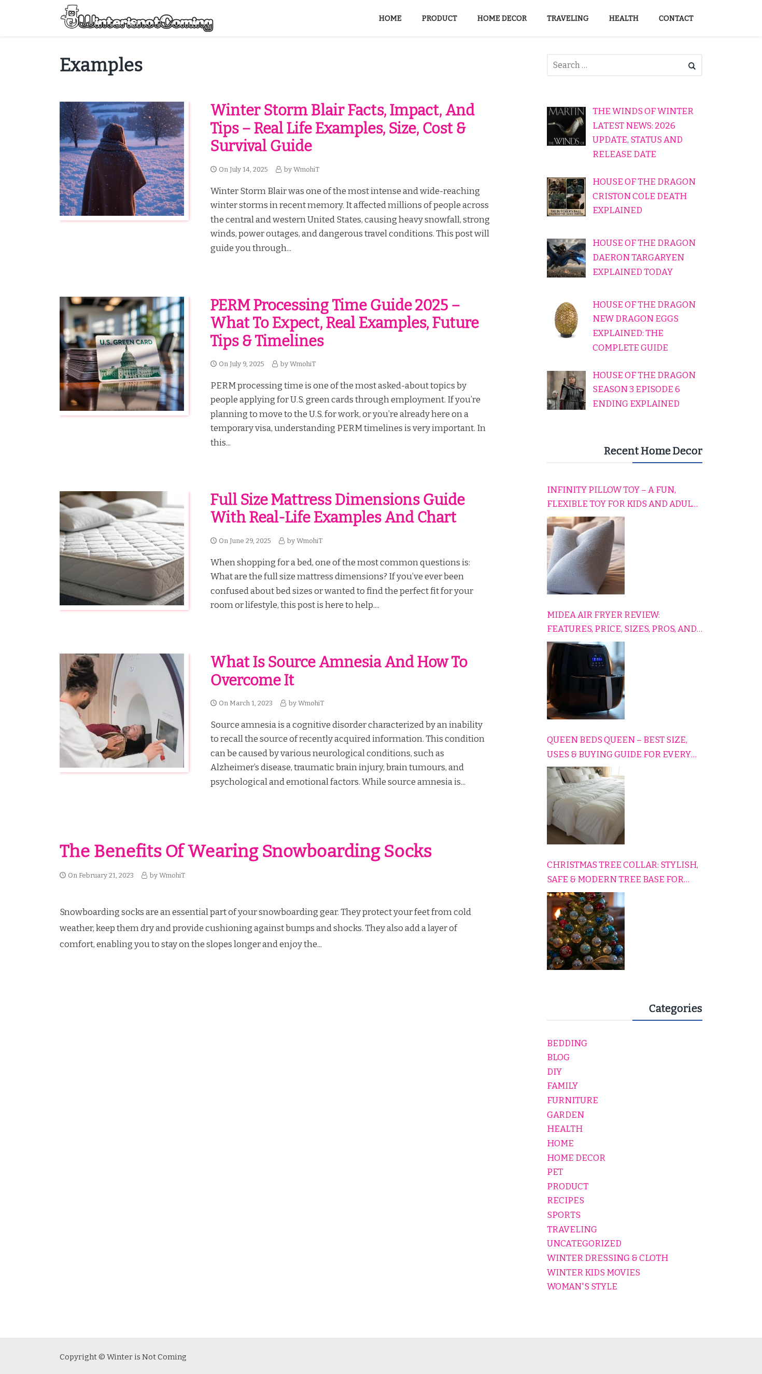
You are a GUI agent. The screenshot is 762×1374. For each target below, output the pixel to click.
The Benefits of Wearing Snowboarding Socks (246, 851)
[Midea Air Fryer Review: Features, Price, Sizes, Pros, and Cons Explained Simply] (586, 680)
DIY (554, 1071)
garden (565, 1114)
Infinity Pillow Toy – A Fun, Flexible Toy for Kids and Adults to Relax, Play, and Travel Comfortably (624, 497)
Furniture (572, 1100)
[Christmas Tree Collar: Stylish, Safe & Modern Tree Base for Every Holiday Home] (586, 931)
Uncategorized (584, 1243)
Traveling (572, 1229)
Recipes (565, 1200)
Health (565, 1128)
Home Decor (576, 1158)
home (560, 1143)
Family (562, 1085)
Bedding (567, 1043)
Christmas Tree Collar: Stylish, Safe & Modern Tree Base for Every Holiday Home (622, 872)
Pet (555, 1172)
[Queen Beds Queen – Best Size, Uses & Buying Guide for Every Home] (586, 805)
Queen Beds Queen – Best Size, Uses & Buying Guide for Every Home (619, 747)
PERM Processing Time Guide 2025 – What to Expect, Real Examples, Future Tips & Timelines (344, 323)
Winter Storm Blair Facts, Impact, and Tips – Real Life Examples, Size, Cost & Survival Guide (342, 128)
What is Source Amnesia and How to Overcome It (339, 671)
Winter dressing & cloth (607, 1258)
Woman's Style (582, 1286)
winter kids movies (593, 1272)
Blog (558, 1057)
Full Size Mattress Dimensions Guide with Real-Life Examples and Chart (337, 509)
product (567, 1186)
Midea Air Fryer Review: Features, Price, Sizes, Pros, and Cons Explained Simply (622, 622)
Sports (564, 1215)
